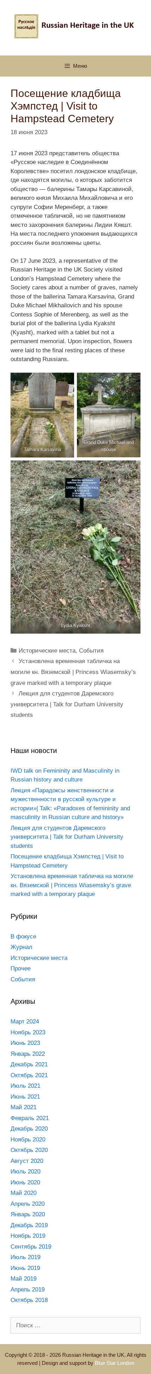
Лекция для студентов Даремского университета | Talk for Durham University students (67, 704)
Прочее (21, 968)
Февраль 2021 (30, 1118)
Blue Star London (114, 1363)
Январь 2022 (28, 1054)
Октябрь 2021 (29, 1075)
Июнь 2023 (25, 1043)
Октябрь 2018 (29, 1300)
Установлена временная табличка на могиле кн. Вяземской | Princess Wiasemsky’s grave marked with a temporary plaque (73, 672)
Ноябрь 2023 (28, 1032)
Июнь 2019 (25, 1268)
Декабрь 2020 (29, 1128)
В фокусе (23, 936)
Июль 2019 (25, 1257)
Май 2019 (24, 1278)
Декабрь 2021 (29, 1064)
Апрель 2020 (28, 1203)
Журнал (21, 947)
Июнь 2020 (25, 1182)
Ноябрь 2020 (28, 1139)
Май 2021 (24, 1107)
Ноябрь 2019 (28, 1235)
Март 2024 (25, 1021)
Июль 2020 (25, 1171)
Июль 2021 (25, 1085)
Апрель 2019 (28, 1289)
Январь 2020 (28, 1214)
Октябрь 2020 (29, 1150)
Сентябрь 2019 (31, 1246)
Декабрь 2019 (29, 1225)
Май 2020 (24, 1193)
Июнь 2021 (25, 1096)
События (91, 650)
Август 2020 (27, 1161)
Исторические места (47, 650)
